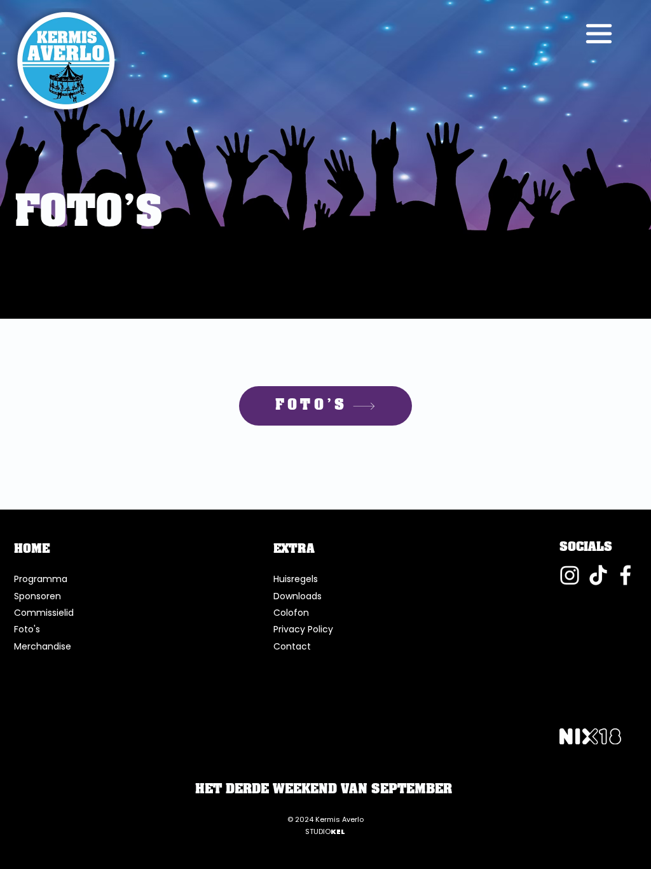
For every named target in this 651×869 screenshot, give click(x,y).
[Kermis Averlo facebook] (627, 575)
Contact (292, 646)
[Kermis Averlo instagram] (569, 575)
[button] (598, 34)
